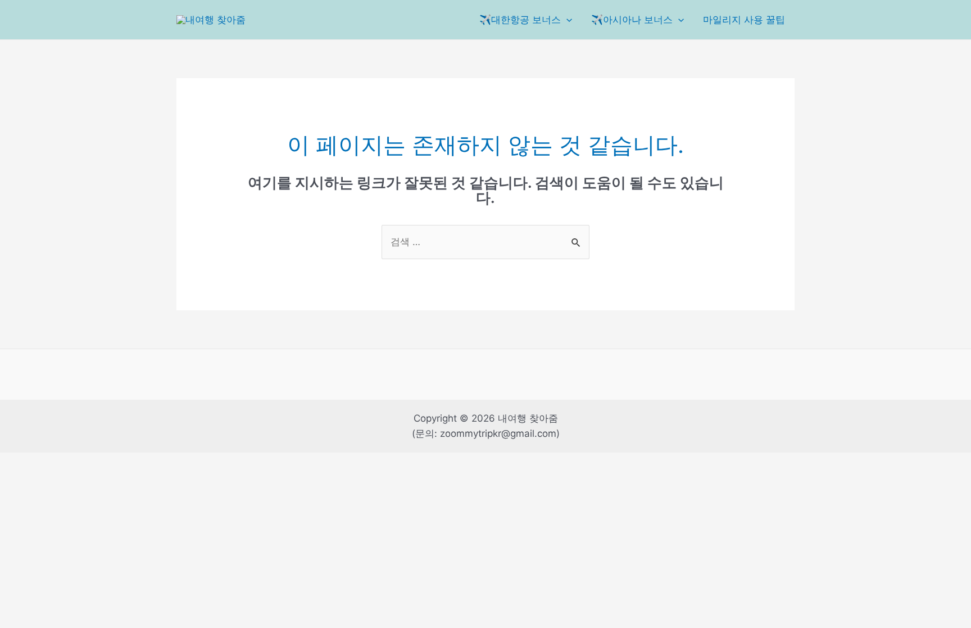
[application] (566, 19)
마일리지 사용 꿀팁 (744, 19)
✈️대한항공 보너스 (520, 19)
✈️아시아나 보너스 (632, 19)
